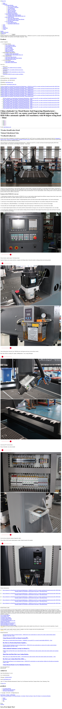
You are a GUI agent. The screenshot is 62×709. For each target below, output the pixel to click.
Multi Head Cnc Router (12, 12)
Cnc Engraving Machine (45, 695)
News (4, 25)
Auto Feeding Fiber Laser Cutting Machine (16, 19)
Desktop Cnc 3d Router (5, 621)
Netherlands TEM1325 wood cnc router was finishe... (13, 74)
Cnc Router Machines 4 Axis (6, 619)
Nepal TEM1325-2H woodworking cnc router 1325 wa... (14, 71)
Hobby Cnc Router (11, 9)
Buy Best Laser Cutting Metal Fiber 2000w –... (14, 659)
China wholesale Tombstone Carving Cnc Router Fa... (16, 648)
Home (4, 3)
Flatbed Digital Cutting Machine (11, 13)
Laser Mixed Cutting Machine (13, 23)
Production (5, 4)
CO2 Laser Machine (9, 21)
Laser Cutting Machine (12, 22)
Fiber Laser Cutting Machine (13, 18)
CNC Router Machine (16, 695)
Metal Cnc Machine (11, 11)
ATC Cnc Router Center (12, 6)
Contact (4, 29)
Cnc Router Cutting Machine (6, 618)
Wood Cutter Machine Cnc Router (7, 623)
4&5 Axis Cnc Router (12, 10)
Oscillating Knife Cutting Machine (14, 15)
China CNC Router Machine (6, 695)
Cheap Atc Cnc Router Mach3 (12, 139)
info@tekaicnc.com (9, 82)
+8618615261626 (13, 78)
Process (4, 26)
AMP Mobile (12, 694)
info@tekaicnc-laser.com (11, 84)
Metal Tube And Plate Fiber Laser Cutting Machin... (16, 654)
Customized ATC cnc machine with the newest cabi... (13, 69)
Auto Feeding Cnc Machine (13, 7)
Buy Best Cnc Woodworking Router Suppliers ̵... (15, 642)
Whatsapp (5, 699)
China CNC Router (37, 695)
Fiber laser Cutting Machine (8, 690)
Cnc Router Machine (9, 5)
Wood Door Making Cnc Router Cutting (8, 624)
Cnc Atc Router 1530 (4, 616)
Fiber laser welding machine (13, 20)
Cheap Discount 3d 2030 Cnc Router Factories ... (15, 638)
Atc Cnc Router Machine (5, 615)
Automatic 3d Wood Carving (24, 139)
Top (3, 701)
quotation (2, 704)
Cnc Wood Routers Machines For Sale (7, 620)
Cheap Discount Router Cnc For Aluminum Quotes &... (17, 664)
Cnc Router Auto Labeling (5, 617)
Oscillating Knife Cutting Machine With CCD (16, 16)
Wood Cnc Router (29, 695)
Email (4, 698)
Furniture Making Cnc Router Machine (7, 622)
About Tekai (5, 28)
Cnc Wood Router (11, 8)
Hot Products (3, 694)
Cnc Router (23, 695)
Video (4, 24)
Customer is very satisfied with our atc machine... (12, 67)
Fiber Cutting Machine (9, 17)
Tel (3, 700)
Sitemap (7, 694)
